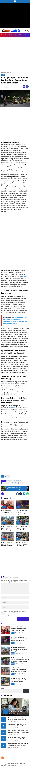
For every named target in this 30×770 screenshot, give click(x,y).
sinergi (3, 384)
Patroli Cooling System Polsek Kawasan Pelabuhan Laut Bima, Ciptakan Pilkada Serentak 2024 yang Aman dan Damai (17, 738)
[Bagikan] (27, 86)
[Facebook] (17, 493)
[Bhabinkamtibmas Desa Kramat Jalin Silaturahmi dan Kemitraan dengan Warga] (22, 520)
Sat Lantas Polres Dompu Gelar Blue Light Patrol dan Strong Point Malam (22, 544)
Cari (2, 688)
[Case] (11, 30)
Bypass (10, 481)
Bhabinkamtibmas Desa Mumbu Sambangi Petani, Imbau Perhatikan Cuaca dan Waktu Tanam (6, 544)
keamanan (18, 481)
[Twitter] (20, 493)
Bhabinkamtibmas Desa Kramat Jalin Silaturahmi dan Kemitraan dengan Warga (21, 528)
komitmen (13, 408)
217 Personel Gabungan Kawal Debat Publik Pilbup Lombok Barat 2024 (18, 718)
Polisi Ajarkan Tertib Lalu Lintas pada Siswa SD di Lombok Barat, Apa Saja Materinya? (17, 725)
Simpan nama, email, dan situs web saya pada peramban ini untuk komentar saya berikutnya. (15, 613)
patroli (22, 483)
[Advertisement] (15, 14)
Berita (3, 74)
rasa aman (23, 277)
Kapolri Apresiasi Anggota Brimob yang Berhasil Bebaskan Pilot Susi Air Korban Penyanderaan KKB (18, 744)
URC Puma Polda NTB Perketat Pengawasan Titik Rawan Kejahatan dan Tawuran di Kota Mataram (22, 512)
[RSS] (2, 757)
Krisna (2, 86)
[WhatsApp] (27, 493)
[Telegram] (24, 493)
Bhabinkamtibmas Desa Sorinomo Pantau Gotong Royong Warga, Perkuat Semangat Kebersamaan (7, 528)
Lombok (15, 483)
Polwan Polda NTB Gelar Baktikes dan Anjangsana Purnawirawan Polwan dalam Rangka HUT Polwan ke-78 (7, 512)
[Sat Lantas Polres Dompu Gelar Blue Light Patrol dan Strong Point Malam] (22, 536)
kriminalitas (7, 483)
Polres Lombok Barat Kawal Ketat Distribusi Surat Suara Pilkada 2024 (18, 731)
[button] (25, 31)
